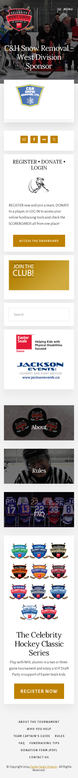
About (39, 427)
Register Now (39, 691)
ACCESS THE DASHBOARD (39, 241)
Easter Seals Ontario (43, 766)
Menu (68, 9)
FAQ (39, 514)
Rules (39, 470)
